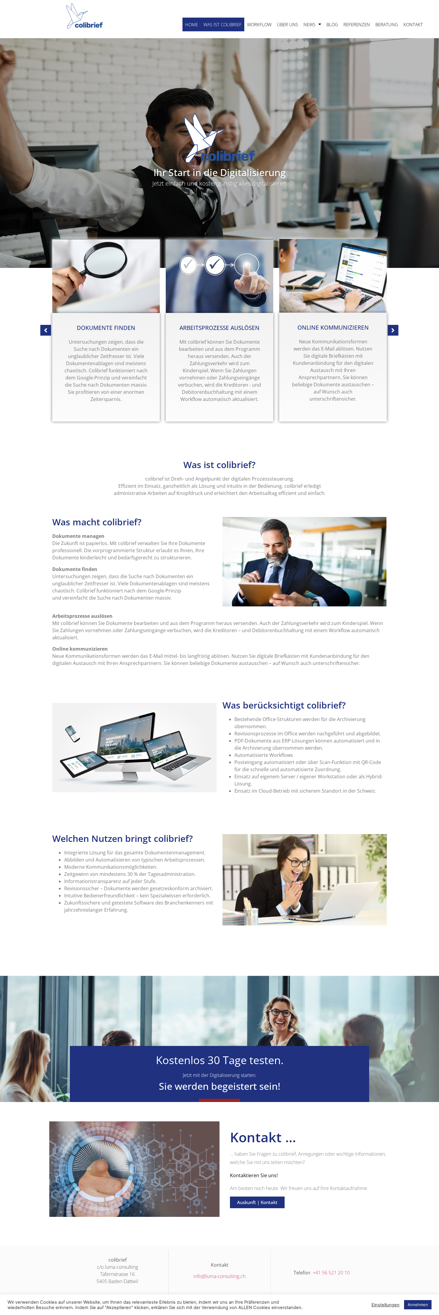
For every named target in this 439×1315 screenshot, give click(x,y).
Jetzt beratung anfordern (333, 327)
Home (191, 24)
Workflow (259, 24)
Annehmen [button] (418, 1304)
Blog (332, 24)
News (309, 24)
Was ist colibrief (222, 24)
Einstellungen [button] (386, 1305)
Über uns (287, 24)
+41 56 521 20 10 (330, 1272)
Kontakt (413, 24)
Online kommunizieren (219, 327)
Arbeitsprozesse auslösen (106, 328)
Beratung (386, 24)
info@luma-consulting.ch (219, 1276)
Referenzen (356, 24)
